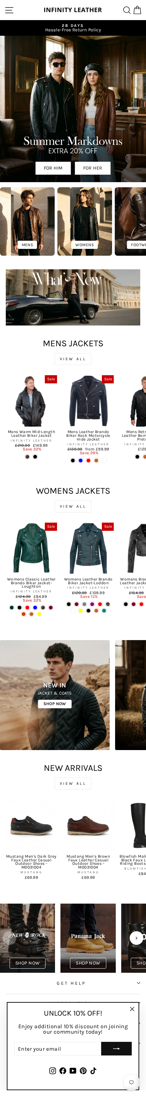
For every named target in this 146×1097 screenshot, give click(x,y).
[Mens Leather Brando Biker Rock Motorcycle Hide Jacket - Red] (88, 460)
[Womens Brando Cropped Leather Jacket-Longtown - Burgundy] (133, 604)
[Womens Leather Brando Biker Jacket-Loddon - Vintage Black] (107, 604)
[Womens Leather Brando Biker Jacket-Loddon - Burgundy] (76, 604)
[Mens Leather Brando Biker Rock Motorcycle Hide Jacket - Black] (72, 460)
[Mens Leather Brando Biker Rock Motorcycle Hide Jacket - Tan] (96, 460)
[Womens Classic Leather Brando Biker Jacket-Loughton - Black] (19, 607)
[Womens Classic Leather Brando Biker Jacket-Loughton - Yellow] (39, 614)
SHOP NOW (54, 703)
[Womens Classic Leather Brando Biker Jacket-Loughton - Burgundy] (50, 607)
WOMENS (84, 244)
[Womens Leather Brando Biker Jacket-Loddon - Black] (88, 610)
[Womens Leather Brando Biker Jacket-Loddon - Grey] (84, 604)
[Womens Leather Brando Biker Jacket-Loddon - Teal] (104, 610)
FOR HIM (53, 168)
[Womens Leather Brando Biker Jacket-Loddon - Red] (100, 604)
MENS (27, 244)
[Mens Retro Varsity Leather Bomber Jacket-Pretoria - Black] (137, 456)
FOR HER (93, 168)
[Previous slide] (9, 938)
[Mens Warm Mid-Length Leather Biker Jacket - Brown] (27, 456)
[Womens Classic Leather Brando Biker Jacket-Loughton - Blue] (35, 607)
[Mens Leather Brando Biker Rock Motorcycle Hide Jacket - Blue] (80, 460)
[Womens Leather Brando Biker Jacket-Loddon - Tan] (96, 610)
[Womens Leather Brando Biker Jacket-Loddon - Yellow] (80, 610)
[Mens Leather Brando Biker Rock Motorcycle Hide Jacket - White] (104, 460)
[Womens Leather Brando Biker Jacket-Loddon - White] (72, 610)
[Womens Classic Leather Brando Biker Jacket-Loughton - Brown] (42, 607)
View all (73, 358)
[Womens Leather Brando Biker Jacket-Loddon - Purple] (92, 604)
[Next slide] (136, 938)
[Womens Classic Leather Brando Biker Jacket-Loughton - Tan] (31, 614)
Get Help (71, 983)
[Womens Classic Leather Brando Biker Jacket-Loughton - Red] (27, 607)
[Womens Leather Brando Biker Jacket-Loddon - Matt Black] (68, 604)
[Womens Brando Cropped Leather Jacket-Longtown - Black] (125, 604)
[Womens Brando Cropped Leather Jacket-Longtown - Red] (141, 604)
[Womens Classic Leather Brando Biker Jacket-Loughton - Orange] (23, 614)
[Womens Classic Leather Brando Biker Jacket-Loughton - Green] (11, 607)
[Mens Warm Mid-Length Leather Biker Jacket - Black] (35, 456)
